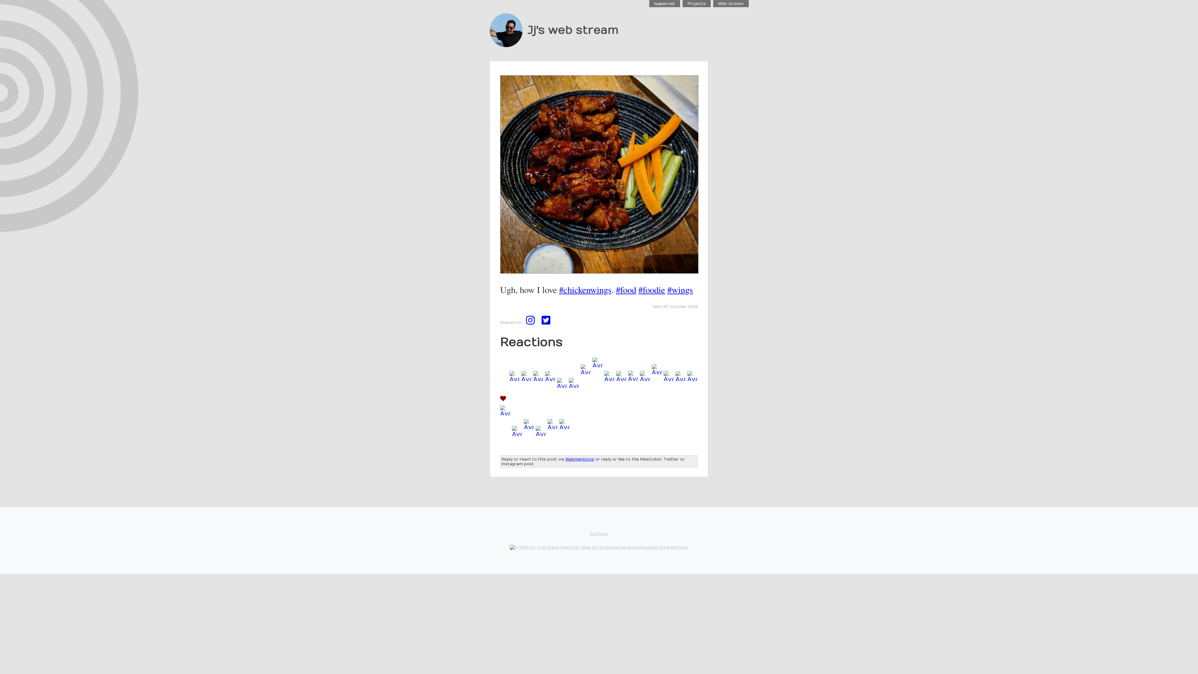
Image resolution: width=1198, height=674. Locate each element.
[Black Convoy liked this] (692, 400)
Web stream (731, 3)
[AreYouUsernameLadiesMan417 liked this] (541, 448)
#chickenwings (585, 289)
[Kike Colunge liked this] (553, 448)
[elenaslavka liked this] (574, 400)
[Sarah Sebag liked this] (526, 400)
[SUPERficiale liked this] (562, 400)
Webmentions (579, 459)
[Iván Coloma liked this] (529, 448)
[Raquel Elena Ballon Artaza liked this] (505, 448)
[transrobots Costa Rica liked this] (657, 400)
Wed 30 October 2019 (675, 306)
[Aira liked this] (517, 448)
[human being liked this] (550, 400)
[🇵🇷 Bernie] (633, 400)
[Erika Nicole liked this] (564, 448)
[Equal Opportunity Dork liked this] (586, 400)
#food (626, 289)
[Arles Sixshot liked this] (538, 400)
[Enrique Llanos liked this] (514, 400)
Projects (697, 3)
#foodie (651, 289)
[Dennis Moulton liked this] (645, 400)
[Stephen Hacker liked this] (621, 400)
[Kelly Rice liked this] (680, 400)
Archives (599, 533)
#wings (680, 289)
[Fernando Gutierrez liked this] (609, 400)
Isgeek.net (664, 3)
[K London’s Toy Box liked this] (597, 400)
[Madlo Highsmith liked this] (669, 400)
